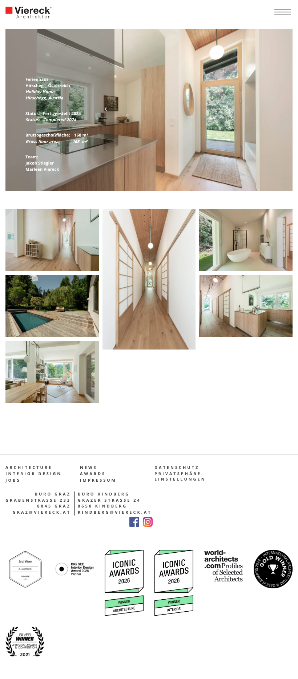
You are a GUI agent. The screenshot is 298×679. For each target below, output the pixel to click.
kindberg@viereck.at (115, 512)
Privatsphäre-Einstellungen (180, 476)
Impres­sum (98, 480)
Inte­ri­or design (33, 474)
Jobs (13, 480)
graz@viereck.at (42, 512)
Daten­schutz (176, 467)
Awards (93, 474)
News (88, 467)
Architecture (28, 467)
